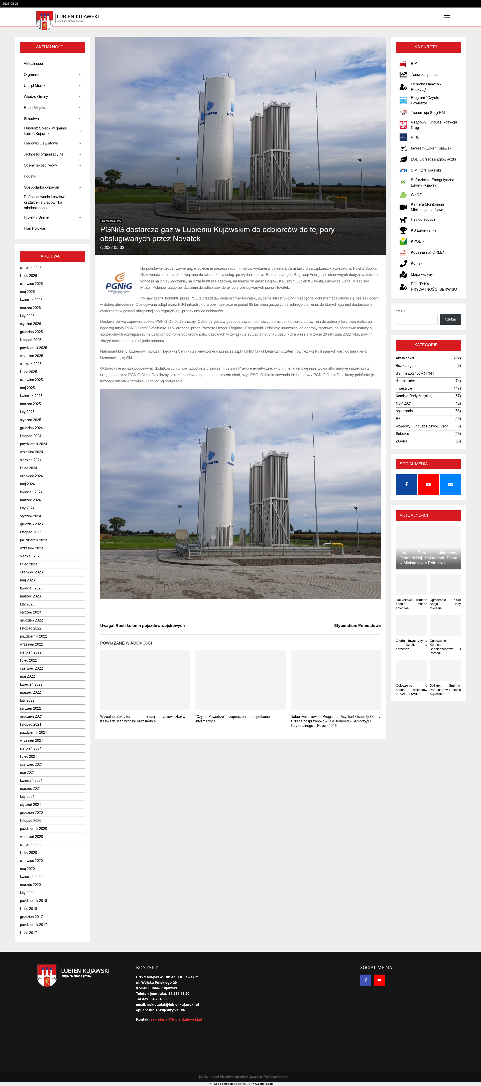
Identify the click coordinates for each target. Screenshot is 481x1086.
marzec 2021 (30, 788)
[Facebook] (365, 980)
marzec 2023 (30, 596)
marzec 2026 (30, 307)
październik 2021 (33, 732)
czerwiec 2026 (31, 283)
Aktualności (405, 358)
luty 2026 (27, 316)
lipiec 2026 (28, 275)
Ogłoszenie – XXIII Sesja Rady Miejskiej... (445, 604)
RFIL (400, 418)
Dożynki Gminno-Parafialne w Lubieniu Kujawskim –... (445, 689)
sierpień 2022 (31, 652)
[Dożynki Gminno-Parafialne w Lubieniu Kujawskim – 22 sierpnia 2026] (445, 670)
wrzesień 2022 (31, 644)
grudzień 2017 (31, 916)
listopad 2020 (30, 820)
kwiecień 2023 (31, 588)
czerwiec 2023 (31, 572)
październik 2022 (33, 636)
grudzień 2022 (31, 620)
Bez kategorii (406, 365)
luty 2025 (27, 412)
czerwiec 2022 (31, 668)
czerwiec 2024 (31, 476)
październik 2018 (33, 900)
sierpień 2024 (31, 460)
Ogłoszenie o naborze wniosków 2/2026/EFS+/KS (411, 689)
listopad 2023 (30, 532)
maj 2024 (27, 484)
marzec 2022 (30, 692)
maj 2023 (27, 580)
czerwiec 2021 (31, 764)
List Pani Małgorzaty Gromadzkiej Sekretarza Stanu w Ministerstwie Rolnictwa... (428, 558)
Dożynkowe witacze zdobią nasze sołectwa (411, 604)
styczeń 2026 (30, 324)
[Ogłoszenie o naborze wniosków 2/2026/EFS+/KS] (411, 670)
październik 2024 (33, 444)
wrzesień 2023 (31, 548)
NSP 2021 (404, 403)
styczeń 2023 (30, 612)
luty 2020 (27, 892)
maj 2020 (27, 868)
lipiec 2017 (28, 932)
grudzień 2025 (31, 332)
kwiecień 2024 (31, 492)
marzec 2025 (30, 404)
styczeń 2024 (30, 516)
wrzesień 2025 (31, 356)
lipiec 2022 (28, 660)
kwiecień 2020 (31, 876)
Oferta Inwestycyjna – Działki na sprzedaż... (411, 645)
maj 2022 (27, 676)
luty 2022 (27, 700)
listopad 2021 (30, 724)
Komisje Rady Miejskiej (414, 396)
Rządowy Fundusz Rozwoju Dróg (422, 426)
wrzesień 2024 (31, 452)
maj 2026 (27, 291)
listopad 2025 (30, 340)
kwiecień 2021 (31, 780)
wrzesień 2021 (31, 740)
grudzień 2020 (31, 812)
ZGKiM (401, 441)
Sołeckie (402, 433)
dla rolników (405, 381)
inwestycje (404, 388)
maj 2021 (27, 772)
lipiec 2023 (28, 564)
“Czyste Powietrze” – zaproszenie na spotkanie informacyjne (232, 719)
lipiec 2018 (28, 908)
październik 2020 (33, 828)
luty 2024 (27, 508)
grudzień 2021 (31, 716)
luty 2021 (27, 796)
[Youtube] (379, 980)
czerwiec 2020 (31, 860)
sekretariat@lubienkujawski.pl (176, 1019)
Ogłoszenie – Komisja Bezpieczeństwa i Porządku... (445, 647)
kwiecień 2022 (31, 684)
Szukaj (401, 311)
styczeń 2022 (30, 708)
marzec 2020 (30, 884)
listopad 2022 (30, 628)
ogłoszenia (404, 411)
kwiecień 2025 (31, 396)
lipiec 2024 (28, 468)
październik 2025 (33, 348)
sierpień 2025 (31, 364)
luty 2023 (27, 604)
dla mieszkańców (111, 221)
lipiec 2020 (28, 852)
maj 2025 (27, 388)
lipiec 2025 (28, 372)
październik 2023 (33, 540)
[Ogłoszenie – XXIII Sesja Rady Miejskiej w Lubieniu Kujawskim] (445, 584)
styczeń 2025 (30, 420)
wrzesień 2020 (31, 836)
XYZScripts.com (263, 1084)
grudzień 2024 (31, 428)
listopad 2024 (30, 436)
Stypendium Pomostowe (357, 626)
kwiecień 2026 (31, 299)
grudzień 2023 (31, 524)
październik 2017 (33, 924)
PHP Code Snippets (220, 1084)
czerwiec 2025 (31, 380)
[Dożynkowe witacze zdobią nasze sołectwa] (411, 584)
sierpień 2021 (31, 748)
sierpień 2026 (31, 267)
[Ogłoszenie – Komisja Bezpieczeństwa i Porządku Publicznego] (445, 625)
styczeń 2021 (30, 804)
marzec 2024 (30, 500)
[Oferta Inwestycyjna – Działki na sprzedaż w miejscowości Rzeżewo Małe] (411, 625)
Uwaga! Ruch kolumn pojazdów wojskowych (142, 626)
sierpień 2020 (31, 844)
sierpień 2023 (31, 556)
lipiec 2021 (28, 756)
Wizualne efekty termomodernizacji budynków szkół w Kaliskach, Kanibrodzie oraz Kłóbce (142, 719)
